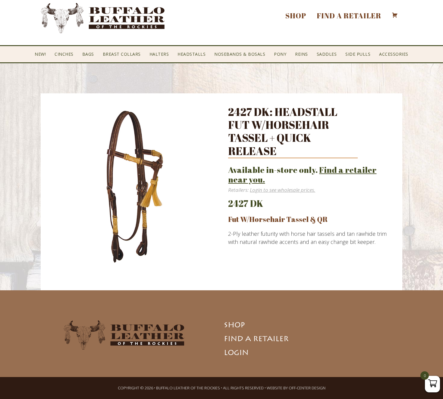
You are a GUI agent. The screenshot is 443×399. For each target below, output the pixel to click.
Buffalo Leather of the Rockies (103, 18)
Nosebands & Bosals (239, 54)
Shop (234, 325)
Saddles (327, 54)
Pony (280, 54)
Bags (88, 54)
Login (236, 353)
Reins (301, 54)
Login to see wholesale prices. (282, 189)
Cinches (64, 54)
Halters (159, 54)
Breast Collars (122, 54)
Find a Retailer (256, 339)
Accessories (393, 54)
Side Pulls (357, 54)
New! (40, 54)
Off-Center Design (307, 388)
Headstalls (192, 54)
